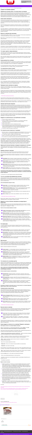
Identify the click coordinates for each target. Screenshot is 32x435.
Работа (13, 402)
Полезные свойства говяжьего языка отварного (7, 413)
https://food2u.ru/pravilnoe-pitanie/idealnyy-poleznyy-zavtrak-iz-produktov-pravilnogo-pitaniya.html (14, 388)
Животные (4, 402)
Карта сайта (2, 432)
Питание (10, 402)
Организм (7, 402)
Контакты (2, 431)
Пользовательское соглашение (17, 431)
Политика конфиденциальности (8, 431)
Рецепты (15, 402)
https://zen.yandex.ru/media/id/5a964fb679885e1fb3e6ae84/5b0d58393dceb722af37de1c (13, 389)
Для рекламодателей (25, 431)
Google (2, 402)
